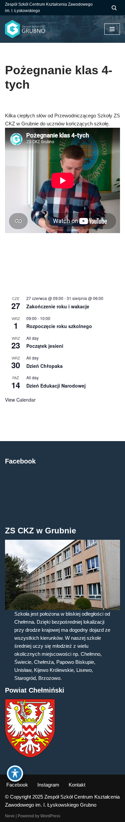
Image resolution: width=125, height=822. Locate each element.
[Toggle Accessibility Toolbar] (15, 773)
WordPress (50, 816)
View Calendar (20, 399)
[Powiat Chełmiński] (30, 755)
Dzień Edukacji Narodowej (56, 385)
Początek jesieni (44, 345)
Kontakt (77, 785)
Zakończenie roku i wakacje (57, 306)
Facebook (17, 785)
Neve (10, 816)
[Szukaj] (114, 7)
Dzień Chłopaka (44, 366)
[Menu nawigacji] (112, 29)
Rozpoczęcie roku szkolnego (59, 326)
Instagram (48, 785)
